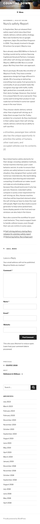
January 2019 (8, 461)
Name (6, 302)
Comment (8, 270)
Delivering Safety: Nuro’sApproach (19, 237)
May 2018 (7, 498)
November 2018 (9, 471)
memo (14, 249)
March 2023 (8, 406)
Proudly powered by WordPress (14, 519)
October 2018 (8, 475)
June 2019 (7, 443)
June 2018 (7, 494)
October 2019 (8, 429)
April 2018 (7, 503)
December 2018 (9, 466)
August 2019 (8, 439)
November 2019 (9, 425)
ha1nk (24, 20)
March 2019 (8, 457)
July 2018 (7, 489)
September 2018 (10, 480)
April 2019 (7, 452)
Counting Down (16, 3)
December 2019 (9, 420)
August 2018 (8, 485)
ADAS (8, 249)
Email (6, 313)
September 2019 (10, 434)
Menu (21, 12)
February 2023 (9, 411)
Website (6, 325)
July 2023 (7, 402)
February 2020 (9, 415)
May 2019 (7, 448)
